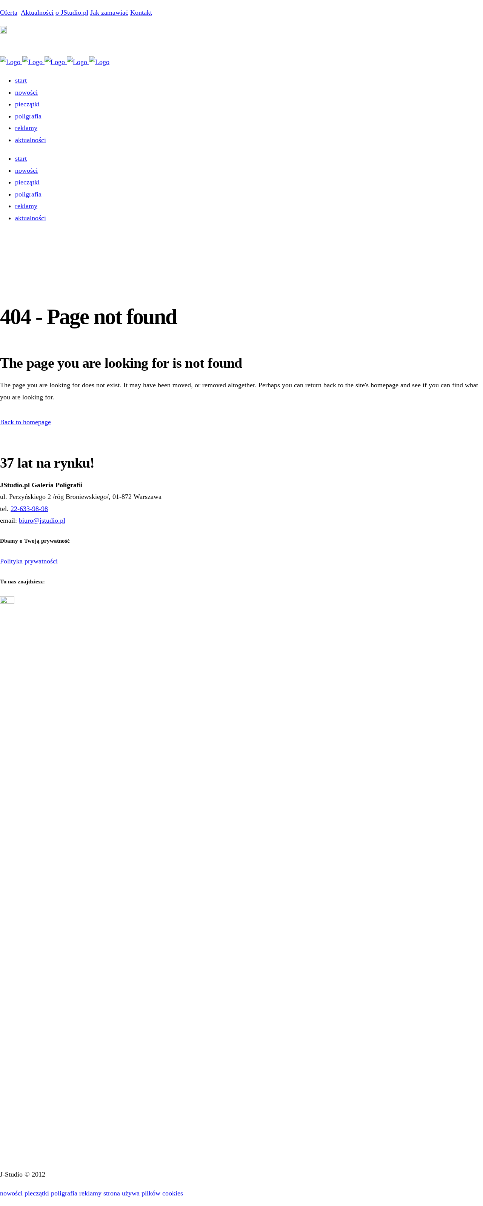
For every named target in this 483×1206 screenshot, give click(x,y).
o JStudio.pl (71, 12)
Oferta (8, 12)
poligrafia (64, 1193)
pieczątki (37, 1193)
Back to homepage (25, 422)
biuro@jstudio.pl (42, 520)
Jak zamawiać (109, 12)
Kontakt (141, 12)
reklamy (90, 1193)
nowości (11, 1193)
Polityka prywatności (29, 561)
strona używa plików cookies (143, 1193)
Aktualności (37, 12)
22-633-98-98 (29, 508)
